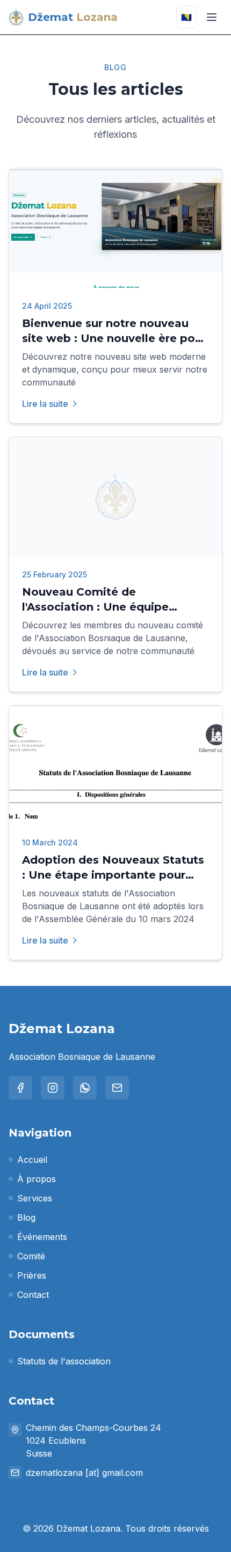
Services (34, 1198)
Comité (31, 1256)
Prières (31, 1275)
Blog (26, 1217)
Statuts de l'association (64, 1361)
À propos (36, 1179)
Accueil (32, 1159)
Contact (33, 1294)
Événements (42, 1236)
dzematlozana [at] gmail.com (84, 1472)
